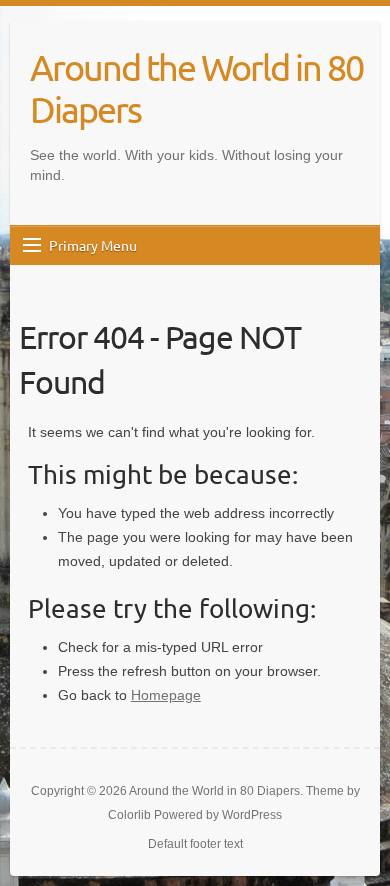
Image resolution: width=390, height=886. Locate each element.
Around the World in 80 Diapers (196, 88)
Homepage (166, 695)
